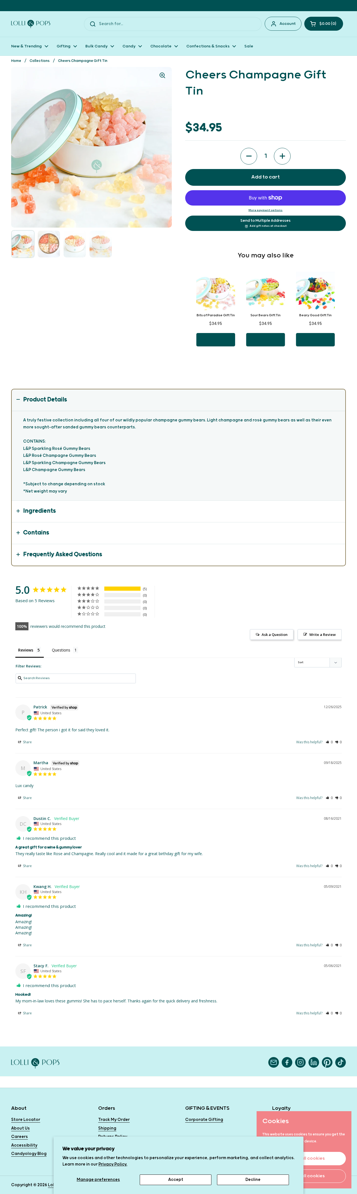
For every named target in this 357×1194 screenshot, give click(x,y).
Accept (175, 1179)
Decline (252, 1179)
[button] (323, 24)
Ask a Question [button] (275, 634)
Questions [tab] (61, 650)
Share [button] (27, 742)
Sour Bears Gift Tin (265, 315)
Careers (19, 1136)
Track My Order (114, 1119)
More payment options (266, 210)
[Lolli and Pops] (30, 24)
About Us (20, 1128)
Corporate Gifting (204, 1119)
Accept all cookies (304, 1158)
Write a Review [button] (322, 634)
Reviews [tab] (25, 650)
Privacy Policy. (112, 1164)
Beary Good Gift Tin (315, 315)
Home (16, 61)
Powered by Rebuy (265, 362)
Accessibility (24, 1145)
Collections (40, 61)
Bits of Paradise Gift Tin (216, 315)
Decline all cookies (304, 1176)
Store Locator (25, 1119)
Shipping (107, 1128)
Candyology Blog (29, 1153)
